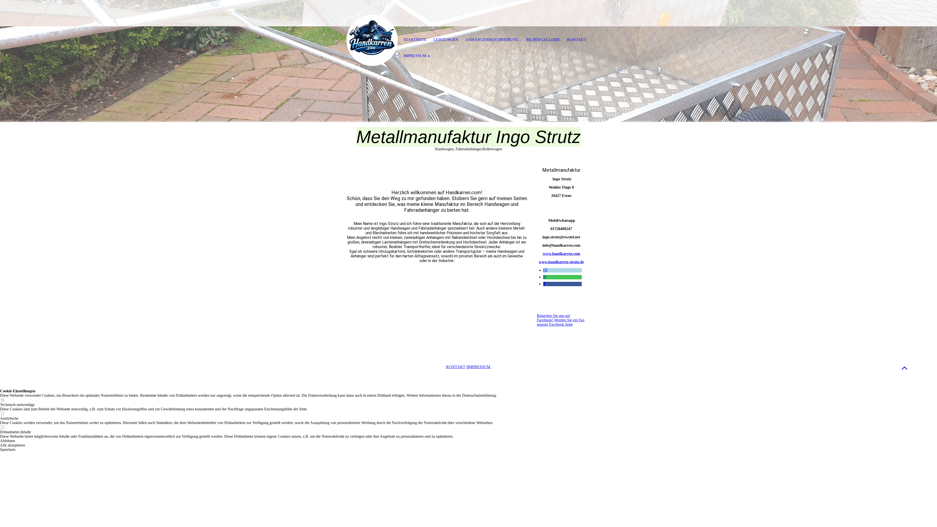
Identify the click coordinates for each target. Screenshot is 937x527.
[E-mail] (545, 270)
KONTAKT (455, 367)
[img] (372, 40)
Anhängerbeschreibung (492, 40)
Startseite (415, 40)
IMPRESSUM (479, 367)
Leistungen (446, 40)
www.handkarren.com (561, 254)
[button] (904, 368)
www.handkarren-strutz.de (561, 262)
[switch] (2, 400)
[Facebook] (544, 284)
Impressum (415, 56)
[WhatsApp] (545, 277)
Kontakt (576, 40)
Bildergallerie (543, 40)
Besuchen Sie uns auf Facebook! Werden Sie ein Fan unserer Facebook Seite (560, 320)
